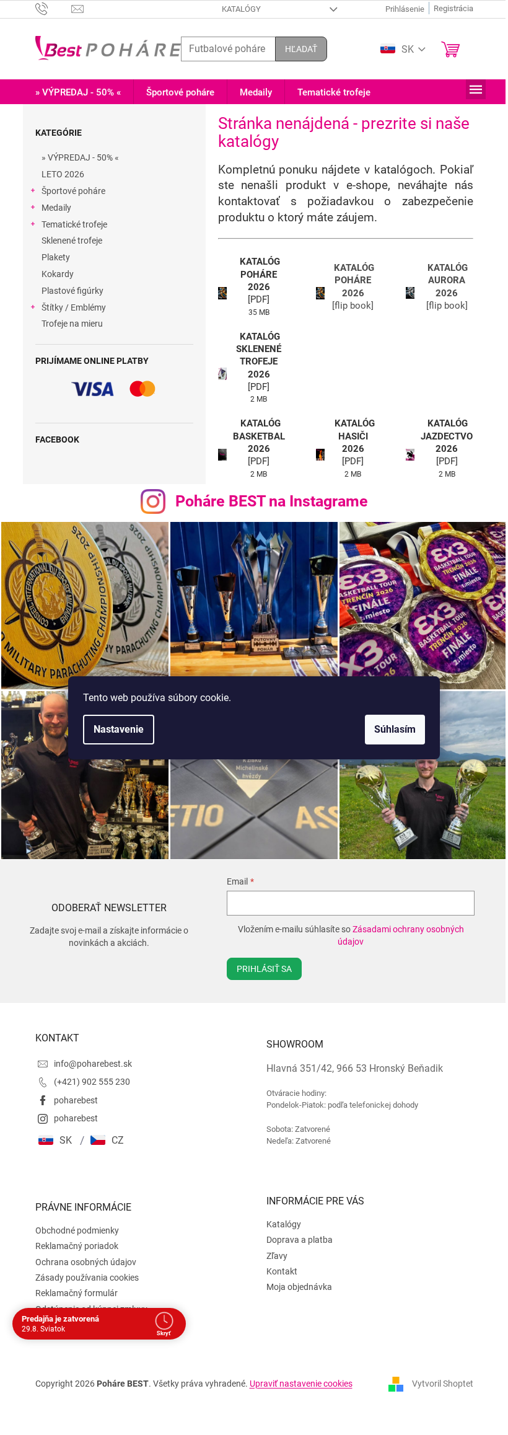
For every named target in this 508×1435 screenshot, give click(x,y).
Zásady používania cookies (82, 1271)
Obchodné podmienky (72, 1224)
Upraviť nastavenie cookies (296, 1377)
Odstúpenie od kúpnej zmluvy (86, 1303)
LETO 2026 (58, 174)
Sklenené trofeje (67, 240)
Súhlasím (390, 729)
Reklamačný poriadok (71, 1240)
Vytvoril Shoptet (437, 1377)
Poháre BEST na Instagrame (266, 501)
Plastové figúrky (68, 291)
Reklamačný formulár (71, 1287)
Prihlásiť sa (258, 963)
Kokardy (53, 274)
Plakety (51, 257)
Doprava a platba (295, 1234)
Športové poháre (68, 191)
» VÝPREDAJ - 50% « (75, 157)
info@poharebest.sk (88, 1057)
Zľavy (272, 1250)
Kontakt (277, 1265)
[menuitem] (73, 92)
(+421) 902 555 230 (87, 1075)
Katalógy (236, 9)
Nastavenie (114, 729)
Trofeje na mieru (67, 324)
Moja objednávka (295, 1281)
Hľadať (296, 49)
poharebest (71, 1094)
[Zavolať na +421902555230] (48, 8)
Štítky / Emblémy (69, 307)
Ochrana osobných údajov (80, 1256)
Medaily (51, 208)
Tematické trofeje (69, 224)
